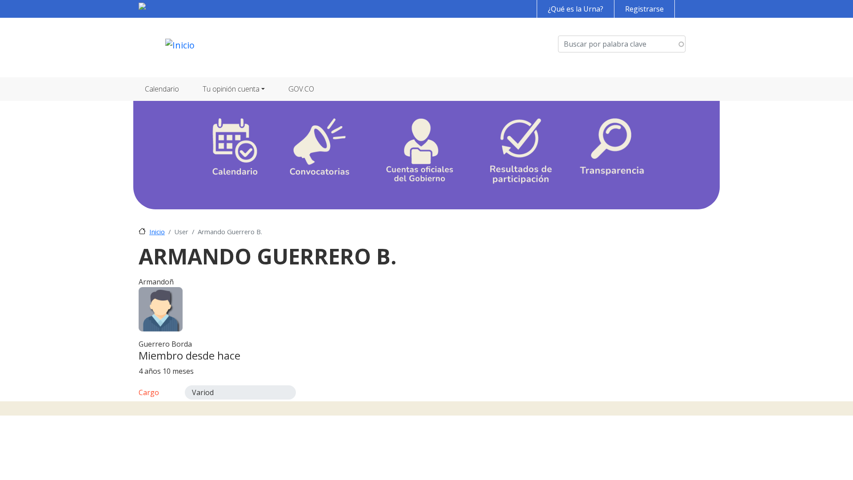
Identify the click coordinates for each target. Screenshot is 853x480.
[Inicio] (180, 48)
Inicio (157, 231)
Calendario (162, 89)
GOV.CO (301, 89)
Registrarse (644, 9)
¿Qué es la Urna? (575, 9)
